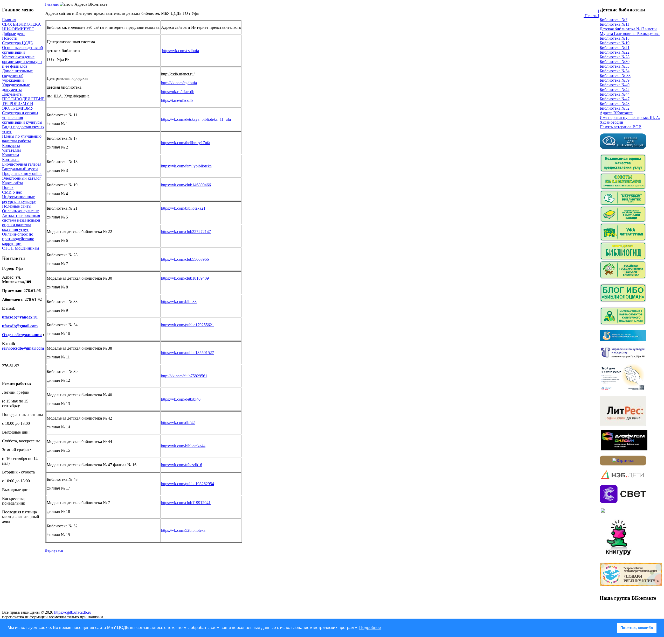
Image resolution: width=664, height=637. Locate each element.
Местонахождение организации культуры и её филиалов (22, 61)
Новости (9, 38)
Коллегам (10, 155)
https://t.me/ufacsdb (177, 100)
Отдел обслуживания (22, 334)
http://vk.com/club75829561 (184, 376)
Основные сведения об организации (22, 49)
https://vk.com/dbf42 (178, 422)
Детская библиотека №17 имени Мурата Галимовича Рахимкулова (630, 31)
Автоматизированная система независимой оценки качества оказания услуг (21, 222)
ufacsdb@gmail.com (20, 326)
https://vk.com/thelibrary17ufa (185, 142)
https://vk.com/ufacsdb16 (181, 465)
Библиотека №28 (615, 57)
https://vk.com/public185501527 (187, 352)
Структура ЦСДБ (17, 43)
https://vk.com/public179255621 (187, 325)
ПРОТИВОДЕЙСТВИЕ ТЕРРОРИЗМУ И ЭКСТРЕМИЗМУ (23, 103)
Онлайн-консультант (20, 211)
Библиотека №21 (615, 47)
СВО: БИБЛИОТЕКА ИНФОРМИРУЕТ (21, 26)
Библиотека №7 (613, 19)
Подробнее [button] (370, 627)
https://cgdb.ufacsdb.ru (72, 612)
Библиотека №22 (615, 52)
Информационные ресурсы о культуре (19, 199)
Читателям (11, 150)
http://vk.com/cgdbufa (179, 83)
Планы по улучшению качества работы (22, 138)
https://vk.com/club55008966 (185, 259)
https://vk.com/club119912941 (186, 502)
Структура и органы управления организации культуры (22, 117)
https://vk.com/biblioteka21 (183, 208)
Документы (12, 94)
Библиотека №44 (615, 94)
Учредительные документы (16, 87)
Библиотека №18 (615, 38)
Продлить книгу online (22, 173)
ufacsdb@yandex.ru (20, 317)
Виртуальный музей (20, 169)
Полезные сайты (16, 206)
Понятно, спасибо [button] (636, 628)
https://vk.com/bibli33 (179, 301)
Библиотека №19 (615, 43)
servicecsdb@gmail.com (23, 348)
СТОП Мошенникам (20, 248)
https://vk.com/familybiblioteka (186, 166)
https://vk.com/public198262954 (187, 484)
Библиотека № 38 (615, 75)
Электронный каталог (21, 178)
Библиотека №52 (615, 108)
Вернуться (54, 550)
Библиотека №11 (614, 24)
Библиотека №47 (615, 99)
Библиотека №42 (615, 89)
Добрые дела (13, 33)
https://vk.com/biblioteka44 (183, 446)
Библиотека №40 (615, 85)
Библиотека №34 (615, 71)
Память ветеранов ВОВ (620, 127)
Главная (9, 19)
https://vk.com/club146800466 (186, 185)
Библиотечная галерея (21, 164)
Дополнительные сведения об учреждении (17, 75)
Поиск (7, 187)
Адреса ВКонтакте (616, 113)
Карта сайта (12, 183)
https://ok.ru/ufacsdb (177, 91)
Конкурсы (11, 145)
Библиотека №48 (615, 103)
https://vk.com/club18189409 (185, 278)
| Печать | (591, 13)
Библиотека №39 (615, 80)
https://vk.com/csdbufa (180, 50)
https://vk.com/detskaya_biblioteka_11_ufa (196, 119)
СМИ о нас (12, 192)
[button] (611, 628)
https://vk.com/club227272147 (186, 231)
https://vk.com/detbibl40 (180, 399)
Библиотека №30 (615, 61)
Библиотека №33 (615, 66)
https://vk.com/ (183, 530)
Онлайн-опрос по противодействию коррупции (18, 239)
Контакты (10, 159)
